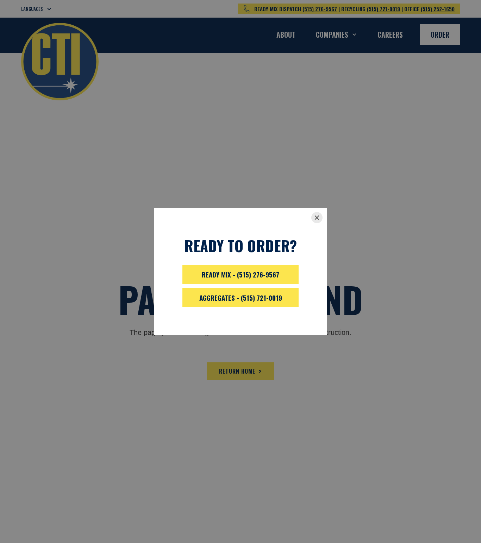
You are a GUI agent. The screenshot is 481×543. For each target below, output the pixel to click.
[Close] (317, 217)
